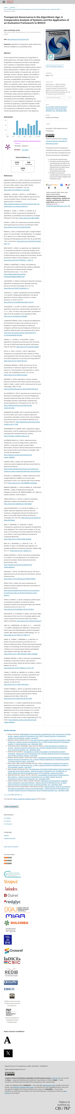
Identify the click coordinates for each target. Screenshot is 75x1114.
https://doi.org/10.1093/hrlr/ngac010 (29, 621)
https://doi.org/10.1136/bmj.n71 (21, 551)
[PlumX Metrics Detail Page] (8, 147)
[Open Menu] (4, 2)
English (6, 835)
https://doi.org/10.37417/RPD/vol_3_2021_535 (19, 668)
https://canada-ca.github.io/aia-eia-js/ (16, 436)
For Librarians (8, 824)
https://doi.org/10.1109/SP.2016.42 (15, 361)
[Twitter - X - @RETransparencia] (8, 1057)
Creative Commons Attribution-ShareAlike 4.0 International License (56, 141)
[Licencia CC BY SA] (10, 1075)
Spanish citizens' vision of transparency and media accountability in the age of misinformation (39, 787)
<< (4, 794)
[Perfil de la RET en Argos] (10, 934)
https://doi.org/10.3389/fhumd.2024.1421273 (19, 302)
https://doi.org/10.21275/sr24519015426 (17, 227)
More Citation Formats (53, 97)
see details (25, 150)
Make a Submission (11, 806)
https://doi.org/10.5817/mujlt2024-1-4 (16, 288)
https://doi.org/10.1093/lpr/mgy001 (15, 375)
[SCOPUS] (11, 884)
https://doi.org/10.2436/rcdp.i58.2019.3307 (18, 698)
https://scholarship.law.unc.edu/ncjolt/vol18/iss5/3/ (21, 389)
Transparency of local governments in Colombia (54, 757)
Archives (12, 7)
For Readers (7, 818)
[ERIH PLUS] (11, 984)
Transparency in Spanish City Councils (55, 763)
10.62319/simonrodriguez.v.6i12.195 (58, 206)
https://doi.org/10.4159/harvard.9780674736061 (20, 579)
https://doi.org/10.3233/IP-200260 (27, 347)
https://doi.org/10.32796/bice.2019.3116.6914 (19, 609)
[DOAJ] (17, 912)
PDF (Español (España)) (55, 66)
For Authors (7, 821)
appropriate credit (49, 1085)
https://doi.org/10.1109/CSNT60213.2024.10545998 (20, 654)
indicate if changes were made (23, 1087)
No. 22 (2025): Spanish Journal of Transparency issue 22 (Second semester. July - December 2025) (32, 9)
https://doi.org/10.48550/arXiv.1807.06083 (18, 504)
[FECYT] (12, 877)
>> (21, 794)
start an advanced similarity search (24, 799)
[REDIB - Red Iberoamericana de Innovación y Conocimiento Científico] (11, 978)
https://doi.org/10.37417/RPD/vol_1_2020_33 (18, 260)
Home (6, 7)
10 (18, 794)
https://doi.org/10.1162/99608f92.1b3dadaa (22, 483)
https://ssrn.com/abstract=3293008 (15, 316)
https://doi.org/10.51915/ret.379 (18, 39)
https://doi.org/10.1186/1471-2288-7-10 (17, 635)
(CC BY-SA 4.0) (55, 1078)
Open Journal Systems (11, 847)
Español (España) (9, 838)
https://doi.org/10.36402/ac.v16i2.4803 (16, 190)
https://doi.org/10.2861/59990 (29, 218)
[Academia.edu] (7, 1043)
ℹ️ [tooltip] (29, 157)
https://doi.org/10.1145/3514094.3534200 (17, 539)
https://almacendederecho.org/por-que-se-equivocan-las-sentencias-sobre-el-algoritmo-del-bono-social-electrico (22, 593)
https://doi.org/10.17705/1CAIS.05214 (16, 684)
